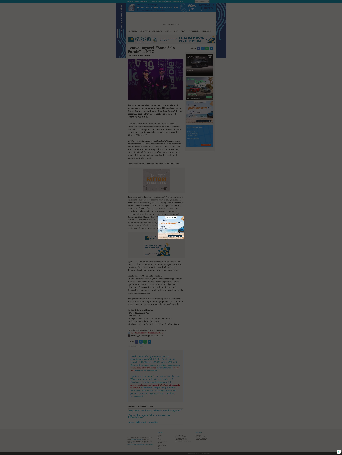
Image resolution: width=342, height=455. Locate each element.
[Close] (184, 216)
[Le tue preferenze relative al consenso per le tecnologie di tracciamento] (339, 452)
